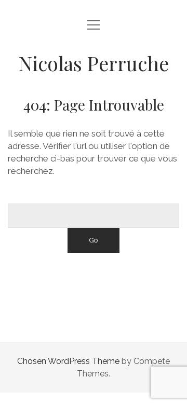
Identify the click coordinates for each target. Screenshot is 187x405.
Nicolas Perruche (93, 63)
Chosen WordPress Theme (68, 361)
